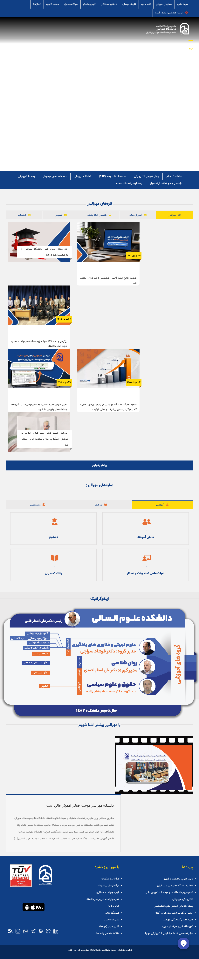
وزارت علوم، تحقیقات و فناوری (178, 879)
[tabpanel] (99, 344)
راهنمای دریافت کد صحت (129, 183)
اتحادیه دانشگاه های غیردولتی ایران (175, 886)
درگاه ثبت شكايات (110, 879)
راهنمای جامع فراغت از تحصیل (166, 183)
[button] (43, 48)
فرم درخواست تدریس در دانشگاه (102, 899)
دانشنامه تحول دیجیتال (54, 177)
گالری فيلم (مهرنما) (109, 927)
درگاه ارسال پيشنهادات (108, 886)
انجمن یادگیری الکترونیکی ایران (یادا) (174, 913)
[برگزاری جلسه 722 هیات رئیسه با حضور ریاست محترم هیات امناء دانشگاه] (39, 305)
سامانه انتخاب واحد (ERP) (112, 177)
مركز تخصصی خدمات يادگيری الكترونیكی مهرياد (168, 933)
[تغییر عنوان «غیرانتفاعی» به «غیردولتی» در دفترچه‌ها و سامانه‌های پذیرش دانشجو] (39, 368)
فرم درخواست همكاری (107, 892)
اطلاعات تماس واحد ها (107, 933)
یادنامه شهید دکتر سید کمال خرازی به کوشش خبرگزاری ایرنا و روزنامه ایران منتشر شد (44, 439)
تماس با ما (113, 906)
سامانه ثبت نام (174, 177)
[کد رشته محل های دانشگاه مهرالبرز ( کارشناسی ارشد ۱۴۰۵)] (39, 242)
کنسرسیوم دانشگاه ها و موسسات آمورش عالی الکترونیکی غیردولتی (169, 896)
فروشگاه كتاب (112, 913)
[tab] (174, 215)
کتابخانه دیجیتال (82, 177)
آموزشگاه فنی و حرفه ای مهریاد (177, 927)
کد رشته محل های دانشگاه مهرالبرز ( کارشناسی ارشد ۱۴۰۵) (44, 252)
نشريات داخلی (112, 920)
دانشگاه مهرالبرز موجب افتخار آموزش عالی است (80, 806)
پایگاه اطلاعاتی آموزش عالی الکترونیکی (173, 906)
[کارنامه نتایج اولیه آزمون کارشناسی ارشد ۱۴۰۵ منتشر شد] (108, 242)
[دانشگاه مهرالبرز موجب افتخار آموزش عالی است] (154, 765)
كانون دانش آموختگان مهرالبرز (177, 920)
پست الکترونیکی (26, 177)
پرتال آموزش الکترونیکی (146, 177)
